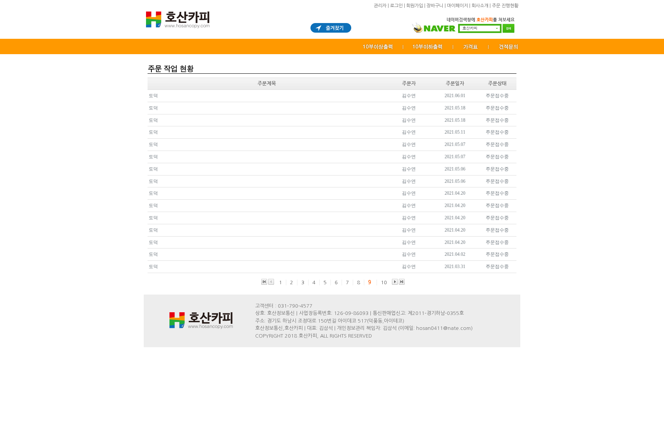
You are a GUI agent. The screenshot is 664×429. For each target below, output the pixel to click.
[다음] (395, 282)
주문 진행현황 (505, 5)
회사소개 (479, 5)
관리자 (380, 5)
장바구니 (435, 5)
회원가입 (414, 5)
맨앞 (264, 282)
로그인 (396, 5)
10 (384, 282)
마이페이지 (457, 5)
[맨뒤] (402, 282)
